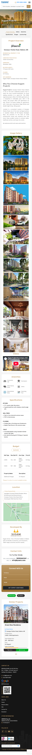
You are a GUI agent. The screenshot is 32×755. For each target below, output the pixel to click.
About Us (3, 700)
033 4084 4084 (21, 2)
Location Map (23, 34)
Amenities (23, 31)
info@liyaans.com (7, 675)
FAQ (2, 707)
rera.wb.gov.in (6, 722)
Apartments (16, 450)
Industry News (4, 704)
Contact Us (4, 709)
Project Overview (10, 31)
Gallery (17, 31)
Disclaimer (3, 712)
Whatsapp (22, 650)
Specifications (9, 34)
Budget (16, 34)
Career (3, 702)
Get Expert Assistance (16, 588)
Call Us (10, 650)
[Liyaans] (5, 2)
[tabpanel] (16, 628)
